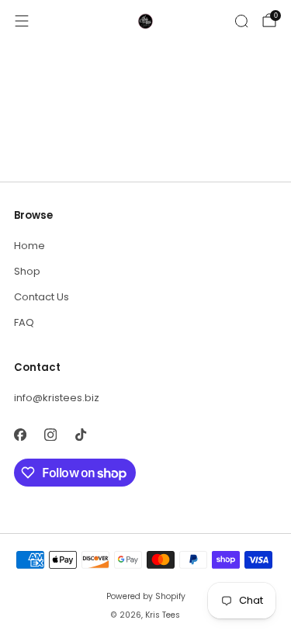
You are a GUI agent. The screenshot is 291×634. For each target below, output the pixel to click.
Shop (27, 271)
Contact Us (41, 296)
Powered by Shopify (145, 596)
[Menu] (21, 21)
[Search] (241, 21)
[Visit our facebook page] (20, 434)
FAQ (24, 322)
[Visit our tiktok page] (80, 434)
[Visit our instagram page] (50, 434)
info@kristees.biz (56, 397)
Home (29, 245)
